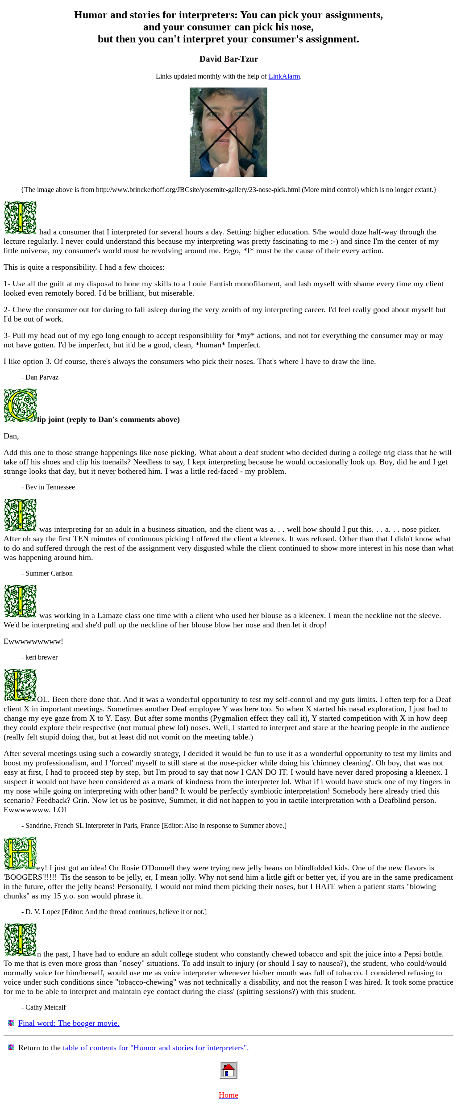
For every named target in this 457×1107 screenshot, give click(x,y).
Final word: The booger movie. (69, 1023)
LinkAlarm (284, 76)
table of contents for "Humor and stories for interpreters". (156, 1047)
